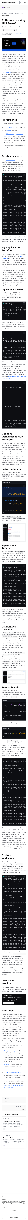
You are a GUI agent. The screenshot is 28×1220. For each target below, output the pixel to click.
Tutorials (17, 13)
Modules (6, 1064)
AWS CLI (8, 130)
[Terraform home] (6, 8)
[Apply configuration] (19, 50)
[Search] (20, 2)
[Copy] (24, 175)
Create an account (17, 33)
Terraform (10, 13)
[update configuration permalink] (23, 469)
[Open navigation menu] (24, 2)
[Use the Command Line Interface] (14, 1124)
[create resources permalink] (23, 156)
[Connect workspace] (12, 50)
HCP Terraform (6, 72)
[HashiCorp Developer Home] (9, 2)
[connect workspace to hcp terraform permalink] (25, 434)
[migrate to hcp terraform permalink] (25, 546)
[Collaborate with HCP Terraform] (5, 50)
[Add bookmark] (14, 30)
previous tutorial (10, 160)
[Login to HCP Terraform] (10, 50)
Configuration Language (11, 1051)
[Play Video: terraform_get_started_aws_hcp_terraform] (14, 43)
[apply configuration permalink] (22, 687)
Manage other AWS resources (12, 1072)
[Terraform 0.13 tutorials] (14, 1140)
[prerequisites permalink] (19, 120)
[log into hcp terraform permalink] (25, 290)
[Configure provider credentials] (16, 50)
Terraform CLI (10, 127)
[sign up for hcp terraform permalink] (25, 248)
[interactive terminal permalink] (25, 981)
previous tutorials (14, 148)
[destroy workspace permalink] (25, 855)
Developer (4, 13)
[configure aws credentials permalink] (25, 627)
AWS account (10, 134)
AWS (22, 13)
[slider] (13, 50)
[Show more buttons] (24, 50)
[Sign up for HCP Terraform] (9, 50)
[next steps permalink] (16, 1011)
